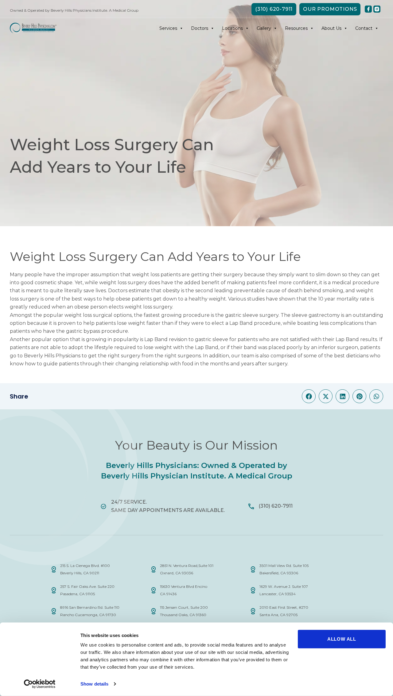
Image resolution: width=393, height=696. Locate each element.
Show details (94, 683)
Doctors (199, 28)
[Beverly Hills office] (53, 569)
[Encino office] (153, 590)
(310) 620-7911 (276, 506)
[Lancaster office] (253, 590)
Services (168, 28)
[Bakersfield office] (253, 569)
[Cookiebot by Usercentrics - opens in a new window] (40, 684)
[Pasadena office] (53, 590)
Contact (363, 28)
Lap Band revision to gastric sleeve (186, 339)
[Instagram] (376, 9)
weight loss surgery (123, 282)
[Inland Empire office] (53, 611)
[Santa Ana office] (253, 611)
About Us (331, 28)
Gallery (264, 28)
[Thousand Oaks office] (153, 611)
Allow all (341, 639)
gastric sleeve (241, 315)
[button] (309, 396)
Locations (232, 28)
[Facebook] (368, 9)
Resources (296, 28)
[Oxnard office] (153, 569)
